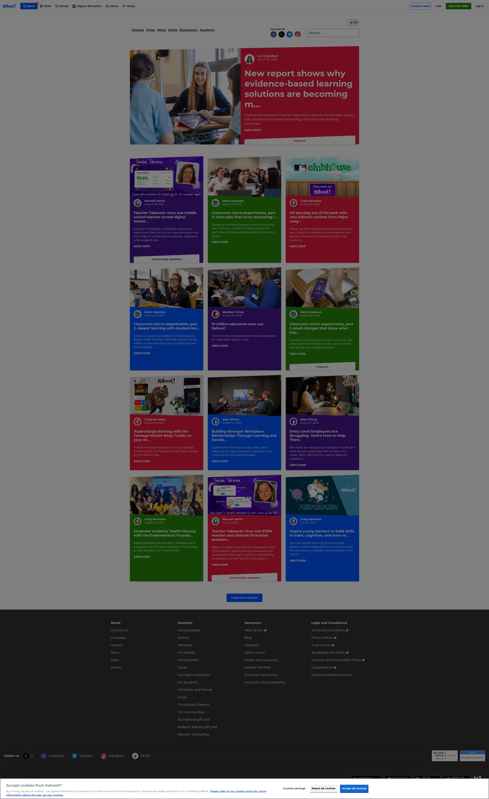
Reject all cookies (323, 788)
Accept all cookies (354, 788)
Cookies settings (294, 788)
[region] (244, 788)
